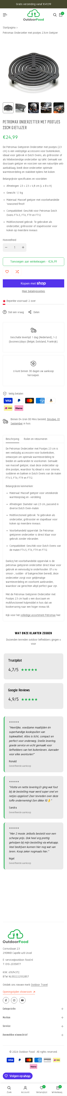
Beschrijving (12, 439)
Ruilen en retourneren (35, 439)
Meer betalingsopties (33, 291)
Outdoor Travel (39, 984)
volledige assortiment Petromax (38, 615)
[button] (7, 271)
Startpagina (9, 27)
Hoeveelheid (9, 240)
